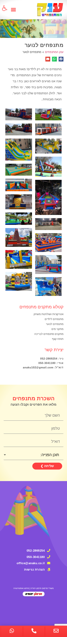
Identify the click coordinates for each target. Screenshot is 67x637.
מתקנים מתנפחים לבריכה (48, 333)
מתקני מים (57, 328)
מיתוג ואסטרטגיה (21, 588)
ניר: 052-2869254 (51, 358)
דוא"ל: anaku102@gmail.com (43, 367)
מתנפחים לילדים (54, 319)
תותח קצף (57, 338)
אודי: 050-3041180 (50, 362)
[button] (13, 10)
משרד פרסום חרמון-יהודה (42, 588)
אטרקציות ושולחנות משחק (48, 314)
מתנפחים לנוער (54, 323)
